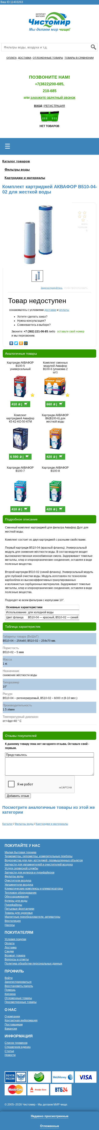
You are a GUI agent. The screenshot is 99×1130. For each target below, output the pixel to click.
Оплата (10, 943)
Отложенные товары (18, 998)
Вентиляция (13, 921)
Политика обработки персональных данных (33, 963)
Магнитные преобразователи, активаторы (32, 916)
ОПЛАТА (11, 57)
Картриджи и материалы (25, 178)
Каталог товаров (16, 161)
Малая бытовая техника (20, 852)
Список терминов (16, 1042)
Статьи (9, 1051)
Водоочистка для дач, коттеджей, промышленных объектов (44, 860)
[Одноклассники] (21, 342)
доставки (50, 310)
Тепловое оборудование (21, 892)
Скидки (9, 951)
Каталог (7, 824)
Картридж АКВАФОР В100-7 (20, 469)
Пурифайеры (13, 904)
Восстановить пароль (19, 986)
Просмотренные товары (21, 1002)
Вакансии (11, 1028)
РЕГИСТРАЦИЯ (54, 106)
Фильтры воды (17, 169)
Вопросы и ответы (17, 959)
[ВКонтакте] (11, 342)
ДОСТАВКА (24, 57)
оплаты (64, 310)
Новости (10, 1055)
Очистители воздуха (18, 880)
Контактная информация (21, 1020)
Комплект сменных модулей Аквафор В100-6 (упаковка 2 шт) (55, 367)
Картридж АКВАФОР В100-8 (55, 469)
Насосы (10, 925)
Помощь (10, 990)
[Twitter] (16, 342)
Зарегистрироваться (18, 982)
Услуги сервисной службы (21, 868)
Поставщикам (14, 1024)
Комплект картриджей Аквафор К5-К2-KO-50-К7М (20, 418)
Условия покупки (15, 939)
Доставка (11, 947)
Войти (9, 978)
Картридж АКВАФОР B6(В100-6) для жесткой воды (55, 418)
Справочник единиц (18, 1047)
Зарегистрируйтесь (51, 288)
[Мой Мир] (25, 342)
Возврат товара (15, 955)
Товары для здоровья (19, 912)
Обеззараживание (17, 896)
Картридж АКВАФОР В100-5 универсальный (20, 366)
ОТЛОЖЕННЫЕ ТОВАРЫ (48, 57)
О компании (12, 1016)
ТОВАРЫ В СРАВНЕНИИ (79, 57)
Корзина (10, 994)
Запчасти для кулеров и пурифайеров (29, 872)
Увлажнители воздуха (19, 884)
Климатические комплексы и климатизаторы (34, 888)
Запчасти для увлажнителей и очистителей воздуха (39, 864)
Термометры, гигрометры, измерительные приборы (39, 856)
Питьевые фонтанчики (19, 908)
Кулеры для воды (16, 900)
